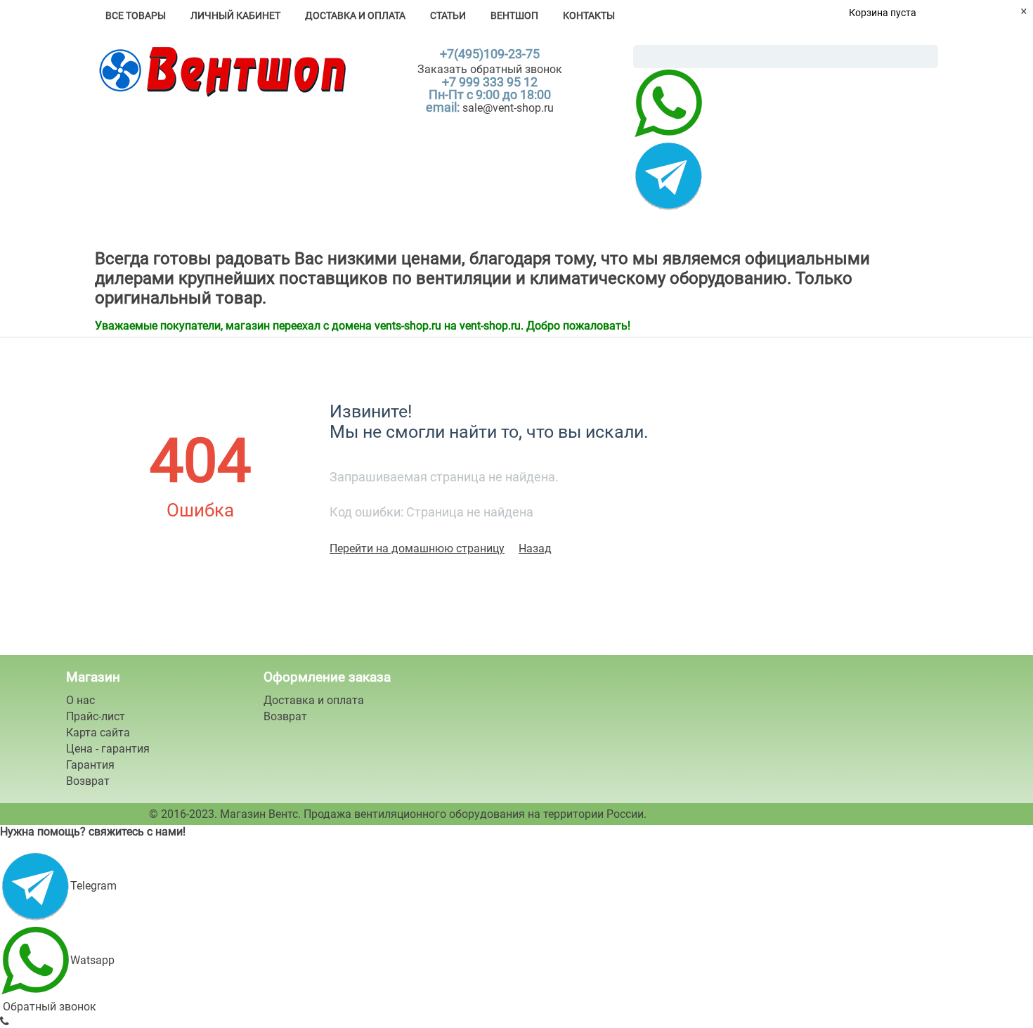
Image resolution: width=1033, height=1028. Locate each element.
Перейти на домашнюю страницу (417, 548)
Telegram (93, 885)
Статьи (448, 15)
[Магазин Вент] (220, 70)
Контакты (589, 15)
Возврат (88, 781)
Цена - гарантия (108, 748)
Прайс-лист (95, 716)
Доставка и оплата (355, 15)
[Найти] (928, 57)
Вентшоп (514, 15)
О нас (80, 700)
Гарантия (90, 765)
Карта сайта (98, 732)
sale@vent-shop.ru (508, 108)
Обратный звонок (48, 1006)
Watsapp (92, 960)
